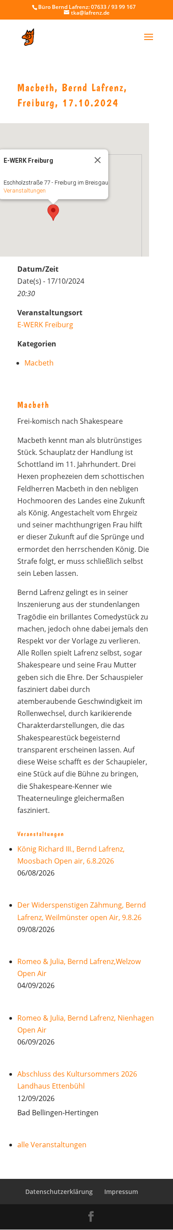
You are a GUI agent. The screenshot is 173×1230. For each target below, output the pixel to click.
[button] (53, 212)
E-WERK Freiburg (45, 325)
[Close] (97, 160)
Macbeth (39, 363)
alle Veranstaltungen (51, 1145)
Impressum (121, 1191)
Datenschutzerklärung (59, 1191)
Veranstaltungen (25, 190)
